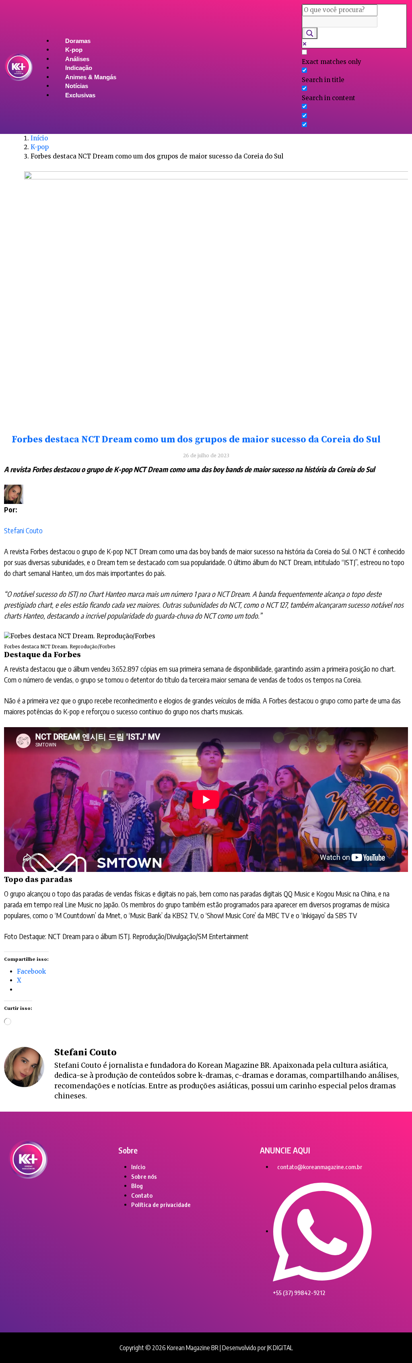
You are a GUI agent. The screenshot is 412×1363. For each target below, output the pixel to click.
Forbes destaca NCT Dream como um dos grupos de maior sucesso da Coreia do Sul (196, 440)
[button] (167, 32)
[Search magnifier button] (309, 33)
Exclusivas (80, 95)
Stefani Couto (23, 530)
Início (39, 138)
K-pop (40, 147)
